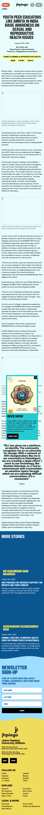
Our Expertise (7, 791)
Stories (4, 9)
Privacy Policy (28, 804)
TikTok (25, 781)
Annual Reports (7, 806)
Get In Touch (27, 791)
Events (4, 773)
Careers (26, 793)
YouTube (26, 778)
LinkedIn (26, 773)
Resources (5, 804)
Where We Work (7, 793)
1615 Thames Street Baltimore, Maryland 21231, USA (14, 748)
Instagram (5, 778)
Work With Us (7, 809)
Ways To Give (6, 796)
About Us (5, 789)
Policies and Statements (31, 806)
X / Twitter (6, 781)
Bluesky (25, 776)
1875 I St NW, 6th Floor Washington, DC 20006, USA (13, 753)
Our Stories (27, 789)
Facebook (5, 776)
